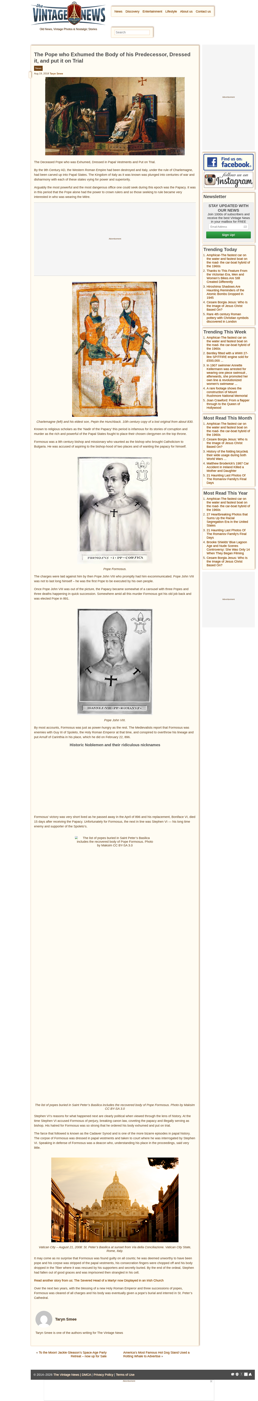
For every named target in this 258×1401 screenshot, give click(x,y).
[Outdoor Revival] (237, 1375)
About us (186, 11)
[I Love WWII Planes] (250, 1375)
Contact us (203, 11)
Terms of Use (125, 1374)
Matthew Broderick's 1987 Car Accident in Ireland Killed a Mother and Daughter (228, 467)
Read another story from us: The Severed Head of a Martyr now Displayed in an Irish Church (99, 1280)
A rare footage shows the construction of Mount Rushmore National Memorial (227, 392)
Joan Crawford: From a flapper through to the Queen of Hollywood (228, 404)
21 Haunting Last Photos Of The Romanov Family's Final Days (226, 479)
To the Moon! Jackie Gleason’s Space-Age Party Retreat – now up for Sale (73, 1354)
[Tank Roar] (246, 1375)
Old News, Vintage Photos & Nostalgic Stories (68, 29)
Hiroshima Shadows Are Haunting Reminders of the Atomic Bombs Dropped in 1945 (225, 292)
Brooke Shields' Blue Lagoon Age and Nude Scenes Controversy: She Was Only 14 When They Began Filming (228, 547)
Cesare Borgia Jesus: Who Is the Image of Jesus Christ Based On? (227, 305)
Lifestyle (171, 11)
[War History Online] (232, 1375)
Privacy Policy (103, 1374)
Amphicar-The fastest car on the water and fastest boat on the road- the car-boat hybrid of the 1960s (228, 260)
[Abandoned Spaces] (241, 1375)
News (118, 11)
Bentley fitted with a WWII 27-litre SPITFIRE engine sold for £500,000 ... (227, 356)
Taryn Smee (56, 73)
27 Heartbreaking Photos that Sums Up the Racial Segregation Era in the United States (227, 520)
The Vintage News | (67, 1374)
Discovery (132, 11)
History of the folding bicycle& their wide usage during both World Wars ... (227, 455)
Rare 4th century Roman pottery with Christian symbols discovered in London (228, 317)
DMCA (86, 1374)
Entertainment (152, 11)
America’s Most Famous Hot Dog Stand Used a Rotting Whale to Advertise (156, 1354)
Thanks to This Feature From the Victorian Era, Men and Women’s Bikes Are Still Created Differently (227, 276)
